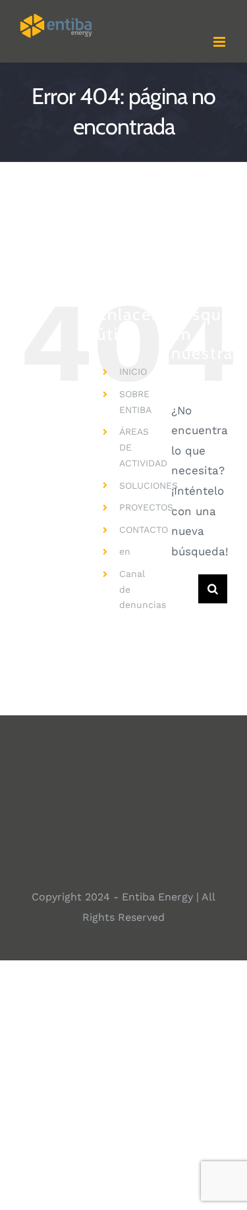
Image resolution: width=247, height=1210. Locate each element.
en (124, 551)
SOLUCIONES (148, 485)
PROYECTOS (146, 507)
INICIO (133, 371)
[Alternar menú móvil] (220, 42)
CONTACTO (143, 529)
